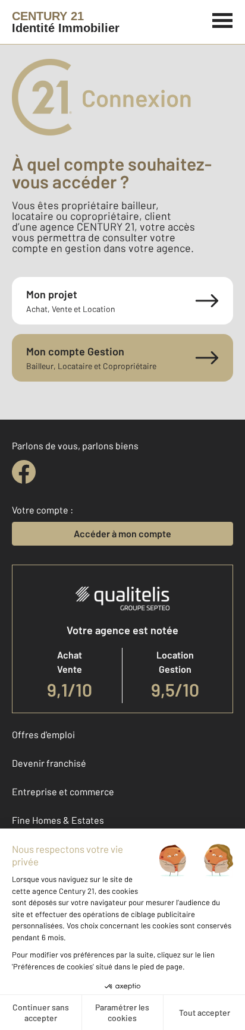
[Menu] (222, 19)
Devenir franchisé (49, 762)
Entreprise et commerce (63, 791)
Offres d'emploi (43, 734)
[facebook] (24, 472)
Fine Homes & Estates (58, 820)
